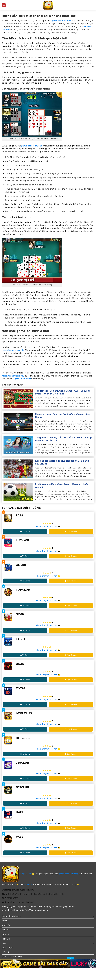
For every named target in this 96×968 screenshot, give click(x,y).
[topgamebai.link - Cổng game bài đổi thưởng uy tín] (48, 5)
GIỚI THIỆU (7, 948)
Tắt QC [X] (70, 958)
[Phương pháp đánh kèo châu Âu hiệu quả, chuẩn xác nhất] (18, 492)
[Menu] (4, 5)
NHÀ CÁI (6, 939)
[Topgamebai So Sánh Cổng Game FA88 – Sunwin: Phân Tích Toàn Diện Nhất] (18, 398)
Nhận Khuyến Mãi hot (47, 526)
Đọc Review (72, 531)
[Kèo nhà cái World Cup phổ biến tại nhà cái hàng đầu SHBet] (18, 468)
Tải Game (26, 531)
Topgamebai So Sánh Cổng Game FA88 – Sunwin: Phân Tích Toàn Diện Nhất (62, 392)
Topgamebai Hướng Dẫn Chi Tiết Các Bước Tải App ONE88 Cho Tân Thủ (63, 439)
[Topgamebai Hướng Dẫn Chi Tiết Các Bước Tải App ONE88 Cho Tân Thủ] (18, 445)
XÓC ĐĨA (6, 925)
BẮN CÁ (5, 934)
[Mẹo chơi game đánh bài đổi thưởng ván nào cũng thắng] (18, 422)
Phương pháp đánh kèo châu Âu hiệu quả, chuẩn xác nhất (62, 485)
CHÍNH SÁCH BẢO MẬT (13, 957)
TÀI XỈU (5, 930)
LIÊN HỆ (5, 952)
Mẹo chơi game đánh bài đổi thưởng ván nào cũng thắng (62, 415)
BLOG (4, 943)
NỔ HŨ (5, 921)
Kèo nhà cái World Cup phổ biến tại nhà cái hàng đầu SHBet (62, 462)
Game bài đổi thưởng (11, 916)
